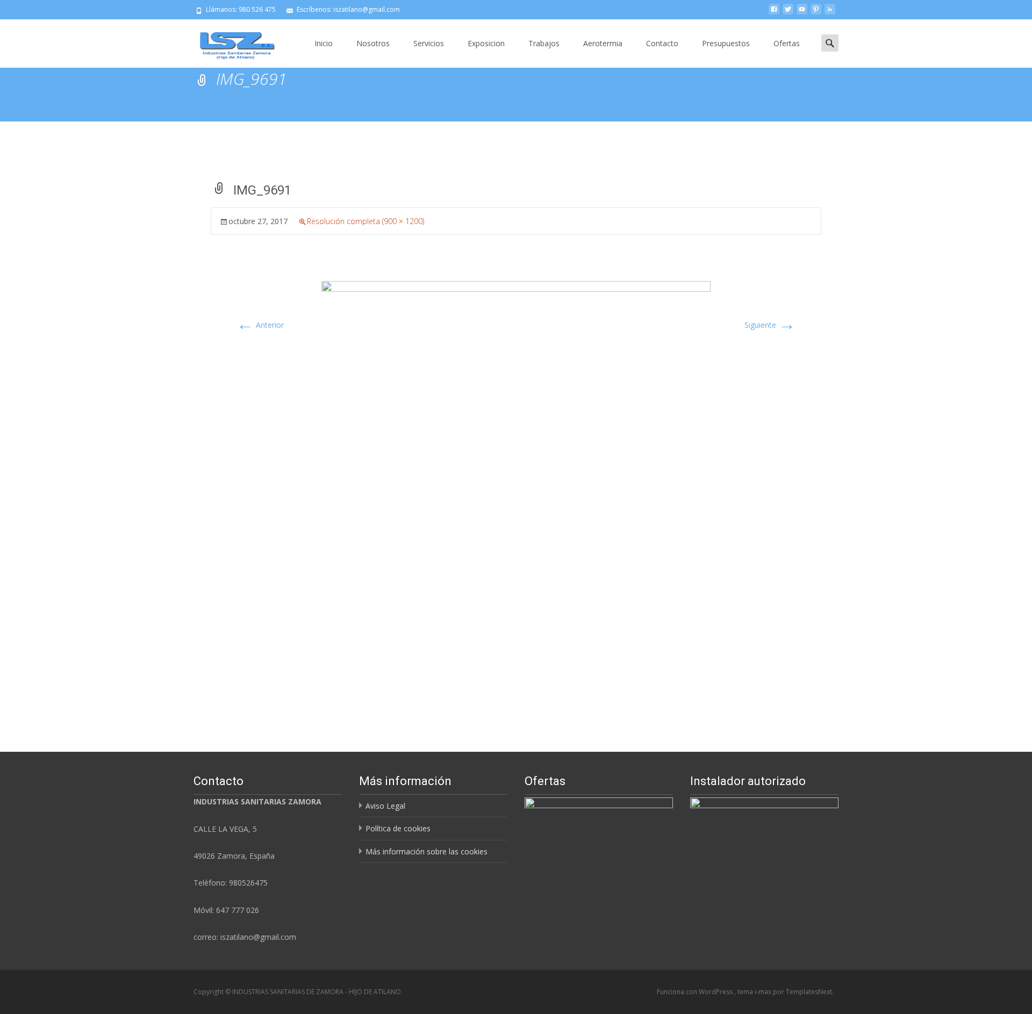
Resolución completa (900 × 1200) (365, 221)
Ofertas (786, 43)
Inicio (323, 43)
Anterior (260, 325)
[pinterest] (816, 13)
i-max (764, 991)
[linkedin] (830, 13)
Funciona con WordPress (695, 991)
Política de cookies (398, 828)
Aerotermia (602, 43)
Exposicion (486, 43)
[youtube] (802, 13)
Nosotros (373, 43)
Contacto (662, 43)
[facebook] (774, 13)
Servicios (428, 43)
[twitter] (788, 13)
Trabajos (544, 43)
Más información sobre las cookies (427, 851)
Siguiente (770, 325)
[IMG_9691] (516, 475)
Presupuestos (726, 43)
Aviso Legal (385, 806)
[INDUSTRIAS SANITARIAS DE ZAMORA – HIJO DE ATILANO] (229, 40)
